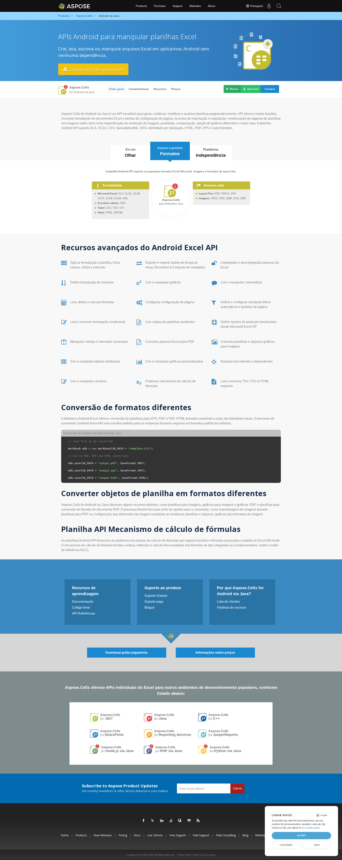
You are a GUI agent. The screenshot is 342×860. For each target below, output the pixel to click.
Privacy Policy (184, 855)
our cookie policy (310, 827)
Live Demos (155, 835)
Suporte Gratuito (155, 595)
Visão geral (116, 89)
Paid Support (201, 835)
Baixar (233, 89)
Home (65, 835)
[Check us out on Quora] (180, 820)
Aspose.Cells (110, 716)
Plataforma (211, 153)
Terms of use (199, 855)
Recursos (160, 89)
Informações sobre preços (215, 652)
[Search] (279, 6)
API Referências (83, 613)
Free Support (177, 835)
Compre (270, 89)
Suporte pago (153, 601)
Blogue (149, 607)
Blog (245, 835)
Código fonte (81, 607)
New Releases (103, 835)
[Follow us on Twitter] (152, 820)
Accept (301, 835)
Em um (130, 153)
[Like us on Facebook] (143, 820)
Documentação (82, 601)
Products (141, 6)
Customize (286, 845)
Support (177, 6)
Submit (237, 788)
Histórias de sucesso (231, 607)
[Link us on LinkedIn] (161, 820)
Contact (212, 855)
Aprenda (252, 89)
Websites (195, 6)
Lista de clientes (228, 601)
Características (139, 89)
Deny (317, 845)
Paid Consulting (226, 835)
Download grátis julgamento (96, 69)
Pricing (123, 835)
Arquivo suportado (170, 151)
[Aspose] (74, 6)
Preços (175, 89)
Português (256, 6)
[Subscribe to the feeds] (198, 820)
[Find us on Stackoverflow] (171, 820)
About (211, 6)
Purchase (160, 6)
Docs (137, 835)
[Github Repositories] (189, 820)
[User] (269, 6)
